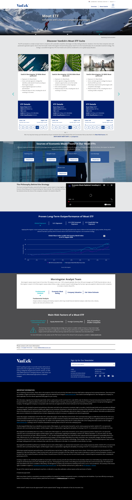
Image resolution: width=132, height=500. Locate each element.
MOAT (59, 136)
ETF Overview (36, 32)
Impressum (98, 371)
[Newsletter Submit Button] (114, 364)
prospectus (75, 136)
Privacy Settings (100, 373)
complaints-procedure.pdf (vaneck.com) (44, 465)
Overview (94, 6)
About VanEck (104, 6)
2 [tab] (67, 132)
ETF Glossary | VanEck (89, 465)
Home (72, 369)
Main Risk (99, 32)
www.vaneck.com (96, 335)
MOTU (55, 136)
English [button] (112, 1)
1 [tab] (65, 132)
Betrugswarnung (100, 369)
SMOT (63, 136)
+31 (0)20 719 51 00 (26, 347)
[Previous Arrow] (13, 94)
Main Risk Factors (100, 134)
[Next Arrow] (119, 94)
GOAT (67, 136)
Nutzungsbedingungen (78, 375)
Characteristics (67, 32)
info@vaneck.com (62, 478)
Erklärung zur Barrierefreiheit (81, 377)
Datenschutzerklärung (78, 373)
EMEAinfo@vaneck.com (44, 347)
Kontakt (73, 371)
